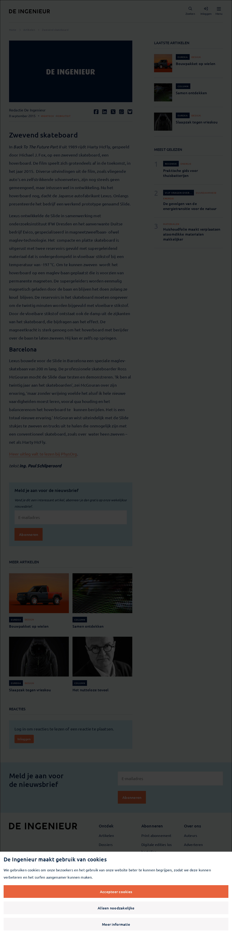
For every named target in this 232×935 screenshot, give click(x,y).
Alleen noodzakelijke (116, 907)
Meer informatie (116, 924)
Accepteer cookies (116, 891)
